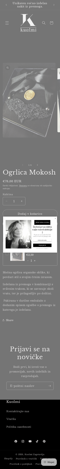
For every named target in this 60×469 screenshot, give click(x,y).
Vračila (11, 419)
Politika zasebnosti (18, 427)
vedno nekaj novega (42, 222)
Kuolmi (29, 454)
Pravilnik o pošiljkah (21, 463)
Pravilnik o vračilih (26, 458)
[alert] (30, 234)
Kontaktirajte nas (17, 411)
